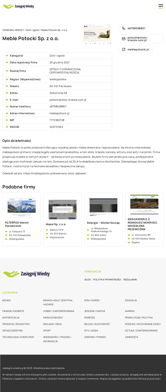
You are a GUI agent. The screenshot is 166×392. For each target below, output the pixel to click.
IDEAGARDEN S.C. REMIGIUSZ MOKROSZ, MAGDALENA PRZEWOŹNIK (143, 224)
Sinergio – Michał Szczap (103, 223)
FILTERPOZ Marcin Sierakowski (17, 224)
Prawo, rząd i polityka (139, 317)
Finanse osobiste (13, 311)
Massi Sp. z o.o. (56, 224)
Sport (47, 330)
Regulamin (130, 279)
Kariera (130, 311)
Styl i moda (91, 330)
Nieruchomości (53, 317)
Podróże (89, 317)
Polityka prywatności (107, 279)
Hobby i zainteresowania (58, 311)
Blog (88, 279)
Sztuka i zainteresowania (141, 330)
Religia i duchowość (97, 324)
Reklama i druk (52, 324)
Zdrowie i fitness (95, 337)
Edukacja (131, 300)
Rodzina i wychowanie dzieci (143, 324)
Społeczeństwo (12, 330)
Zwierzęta (131, 337)
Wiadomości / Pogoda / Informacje (57, 339)
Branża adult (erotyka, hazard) (58, 302)
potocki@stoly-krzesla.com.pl (68, 100)
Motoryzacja (11, 317)
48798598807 (58, 106)
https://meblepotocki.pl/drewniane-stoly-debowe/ (54, 173)
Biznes (6, 300)
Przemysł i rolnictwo (16, 324)
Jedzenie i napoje (94, 311)
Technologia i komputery (18, 337)
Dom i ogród (57, 55)
